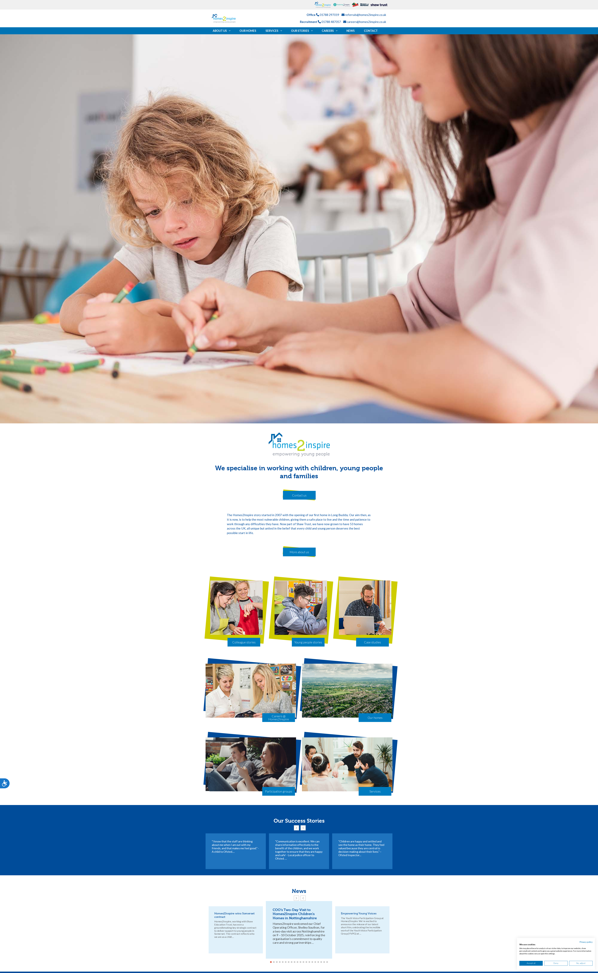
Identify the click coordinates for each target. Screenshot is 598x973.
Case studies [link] (372, 642)
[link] (324, 5)
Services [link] (272, 30)
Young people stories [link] (308, 642)
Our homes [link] (375, 717)
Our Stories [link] (300, 30)
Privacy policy (586, 942)
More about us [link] (299, 552)
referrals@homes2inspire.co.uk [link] (365, 15)
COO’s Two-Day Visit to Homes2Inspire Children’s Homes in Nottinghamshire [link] (295, 914)
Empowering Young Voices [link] (359, 913)
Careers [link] (328, 30)
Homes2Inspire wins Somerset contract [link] (234, 915)
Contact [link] (371, 30)
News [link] (350, 30)
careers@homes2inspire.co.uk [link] (366, 22)
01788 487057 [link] (331, 22)
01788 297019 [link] (329, 15)
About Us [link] (220, 30)
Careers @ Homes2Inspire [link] (278, 717)
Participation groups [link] (278, 791)
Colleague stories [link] (244, 642)
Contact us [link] (299, 495)
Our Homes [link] (248, 30)
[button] (296, 827)
